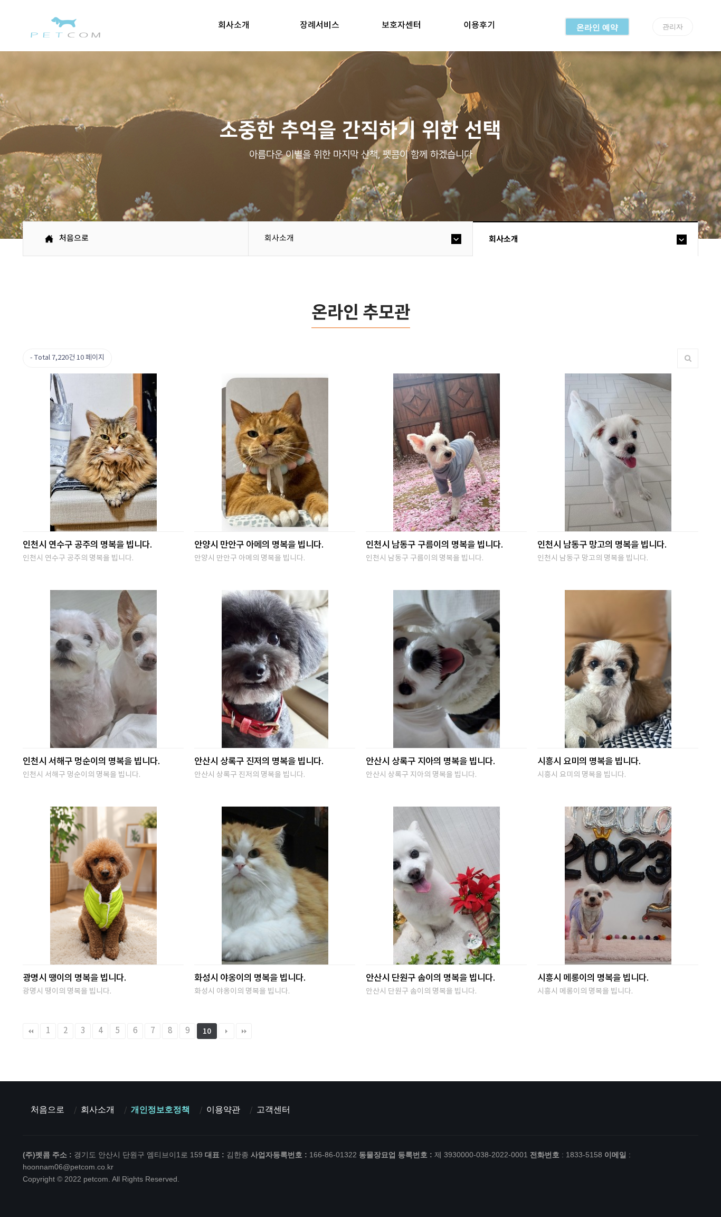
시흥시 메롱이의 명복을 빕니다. (593, 978)
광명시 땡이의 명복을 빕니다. (74, 978)
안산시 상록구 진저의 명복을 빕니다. (259, 761)
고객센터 (273, 1109)
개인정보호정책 (160, 1109)
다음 (226, 1031)
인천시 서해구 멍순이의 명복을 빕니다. (91, 761)
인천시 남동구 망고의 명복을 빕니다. (602, 545)
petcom (64, 27)
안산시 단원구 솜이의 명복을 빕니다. (430, 978)
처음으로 (47, 1109)
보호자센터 (401, 25)
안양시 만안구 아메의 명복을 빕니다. (259, 545)
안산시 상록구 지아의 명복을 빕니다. (430, 761)
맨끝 (244, 1031)
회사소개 (234, 25)
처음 (31, 1031)
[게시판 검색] (688, 358)
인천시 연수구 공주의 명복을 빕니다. (87, 545)
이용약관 (223, 1109)
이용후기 (479, 25)
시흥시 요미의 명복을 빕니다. (589, 761)
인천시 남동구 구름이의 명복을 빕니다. (434, 545)
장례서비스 (319, 25)
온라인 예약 (597, 27)
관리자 (672, 26)
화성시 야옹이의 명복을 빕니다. (250, 978)
